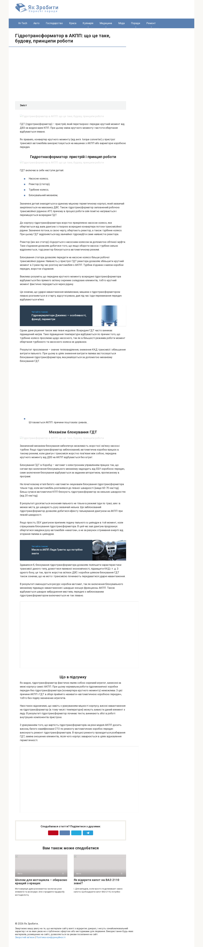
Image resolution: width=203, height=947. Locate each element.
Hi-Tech (22, 23)
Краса (72, 23)
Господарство (54, 23)
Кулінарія (88, 23)
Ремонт (151, 23)
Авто (36, 23)
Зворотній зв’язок (25, 937)
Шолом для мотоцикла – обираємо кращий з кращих (41, 881)
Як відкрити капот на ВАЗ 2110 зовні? (96, 881)
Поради (135, 23)
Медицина (106, 23)
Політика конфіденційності (50, 937)
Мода (121, 23)
